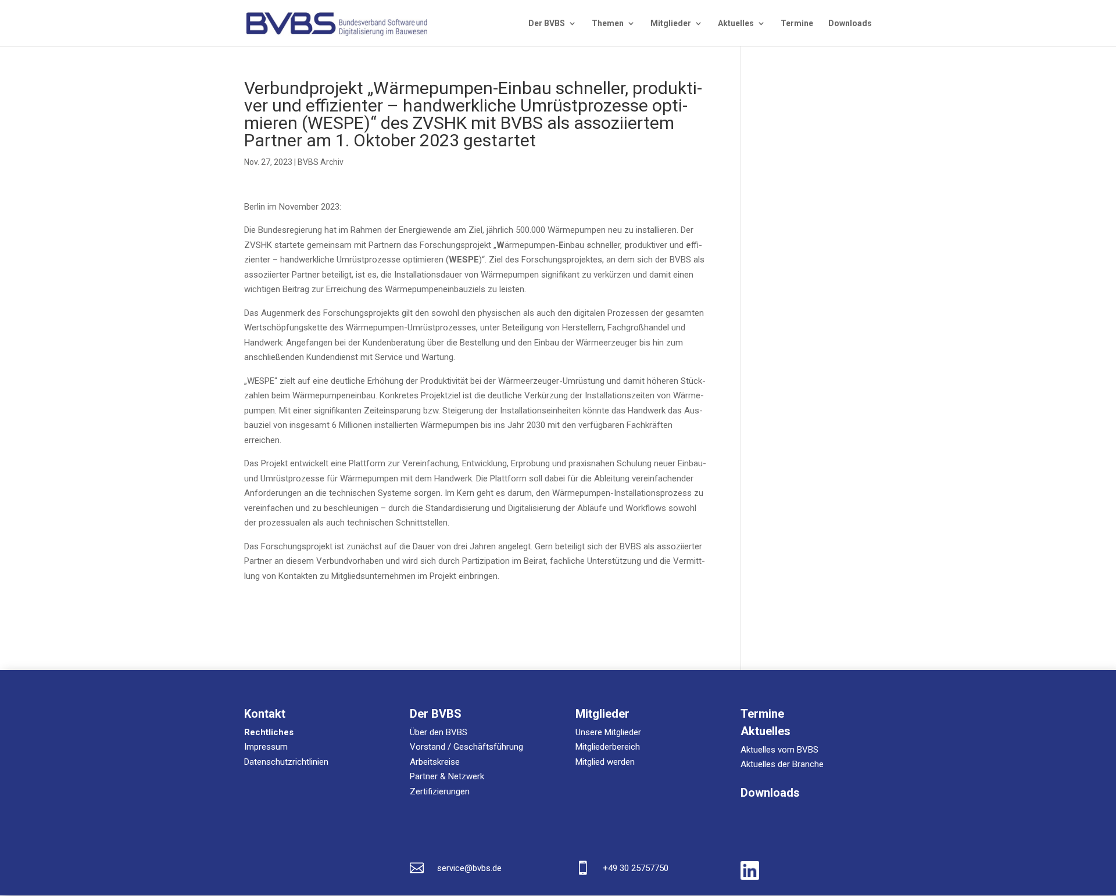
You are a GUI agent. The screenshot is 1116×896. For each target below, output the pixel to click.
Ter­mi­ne (797, 23)
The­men (608, 23)
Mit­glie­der (670, 23)
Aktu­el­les (736, 23)
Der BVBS (546, 23)
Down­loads (850, 23)
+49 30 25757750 (635, 868)
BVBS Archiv (321, 162)
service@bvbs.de (469, 868)
